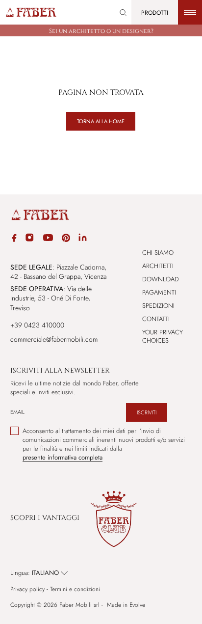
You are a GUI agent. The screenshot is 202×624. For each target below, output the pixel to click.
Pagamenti (159, 292)
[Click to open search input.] (123, 12)
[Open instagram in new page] (29, 239)
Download (160, 279)
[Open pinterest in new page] (66, 239)
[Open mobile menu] (190, 12)
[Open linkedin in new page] (82, 239)
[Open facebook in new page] (14, 239)
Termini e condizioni (75, 589)
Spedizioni (158, 305)
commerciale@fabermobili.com (54, 339)
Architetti (158, 266)
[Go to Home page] (30, 12)
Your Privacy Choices (162, 336)
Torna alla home (101, 121)
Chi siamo (158, 252)
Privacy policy (27, 589)
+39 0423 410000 (37, 325)
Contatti (156, 319)
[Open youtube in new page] (48, 239)
